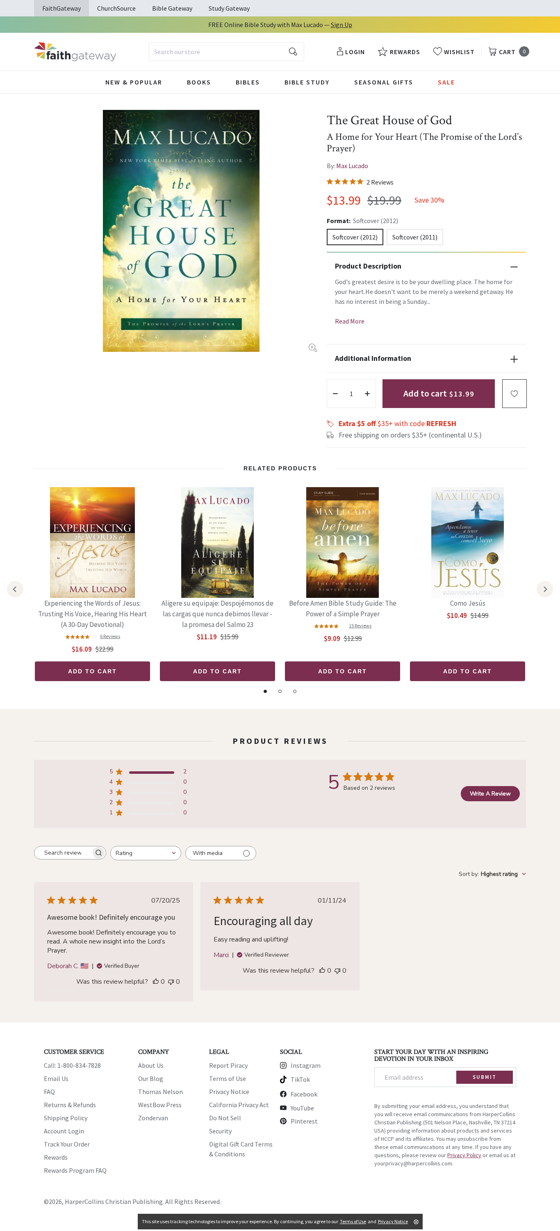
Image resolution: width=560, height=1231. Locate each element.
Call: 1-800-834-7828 (72, 1065)
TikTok (300, 1079)
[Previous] (15, 589)
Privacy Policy (464, 1155)
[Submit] (293, 52)
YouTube (302, 1108)
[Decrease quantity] (335, 394)
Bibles (248, 82)
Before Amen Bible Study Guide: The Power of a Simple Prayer (342, 608)
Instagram (306, 1065)
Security (220, 1131)
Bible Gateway (172, 8)
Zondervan (153, 1118)
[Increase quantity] (367, 394)
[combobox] (226, 51)
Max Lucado (352, 166)
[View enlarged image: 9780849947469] (181, 231)
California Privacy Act (239, 1105)
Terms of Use (227, 1078)
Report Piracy (228, 1065)
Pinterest (304, 1121)
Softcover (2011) (414, 237)
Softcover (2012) (355, 237)
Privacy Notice (229, 1091)
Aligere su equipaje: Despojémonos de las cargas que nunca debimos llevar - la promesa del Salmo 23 (217, 614)
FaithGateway (61, 8)
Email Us (56, 1078)
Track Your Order (67, 1144)
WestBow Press (160, 1105)
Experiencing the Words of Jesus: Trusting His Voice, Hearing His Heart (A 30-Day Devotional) (92, 614)
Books (199, 82)
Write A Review (490, 794)
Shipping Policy (65, 1118)
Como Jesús (467, 603)
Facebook (304, 1094)
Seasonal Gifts (383, 82)
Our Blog (150, 1078)
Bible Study (307, 82)
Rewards (56, 1157)
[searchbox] (62, 852)
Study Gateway (229, 8)
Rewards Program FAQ (75, 1170)
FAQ (49, 1091)
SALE (446, 82)
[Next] (545, 589)
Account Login (64, 1131)
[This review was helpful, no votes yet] (156, 981)
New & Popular (133, 82)
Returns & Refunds (70, 1105)
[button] (514, 393)
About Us (151, 1065)
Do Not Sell (225, 1118)
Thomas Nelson (160, 1091)
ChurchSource (116, 8)
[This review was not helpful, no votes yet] (171, 981)
